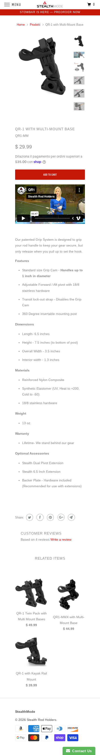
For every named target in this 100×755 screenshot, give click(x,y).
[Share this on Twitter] (29, 517)
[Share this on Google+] (60, 517)
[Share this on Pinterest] (50, 517)
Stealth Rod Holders (41, 720)
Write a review (60, 539)
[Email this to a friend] (71, 517)
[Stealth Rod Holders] (50, 4)
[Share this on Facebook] (39, 517)
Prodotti (35, 24)
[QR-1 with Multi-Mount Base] (43, 67)
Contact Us (81, 751)
